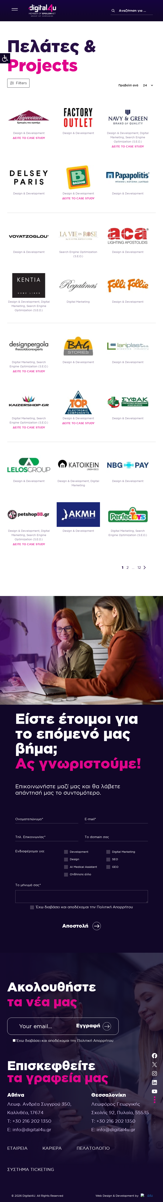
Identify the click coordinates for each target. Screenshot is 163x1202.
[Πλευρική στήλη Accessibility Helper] (5, 58)
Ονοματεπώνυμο (47, 817)
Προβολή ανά (128, 85)
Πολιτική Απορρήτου (115, 907)
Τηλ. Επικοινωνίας (47, 835)
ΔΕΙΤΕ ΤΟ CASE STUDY (29, 137)
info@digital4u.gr (32, 1129)
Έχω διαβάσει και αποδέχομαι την (64, 1040)
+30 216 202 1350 (31, 1121)
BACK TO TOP (154, 1118)
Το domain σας (116, 835)
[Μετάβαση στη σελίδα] (145, 567)
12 (139, 567)
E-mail (116, 817)
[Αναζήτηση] (113, 11)
